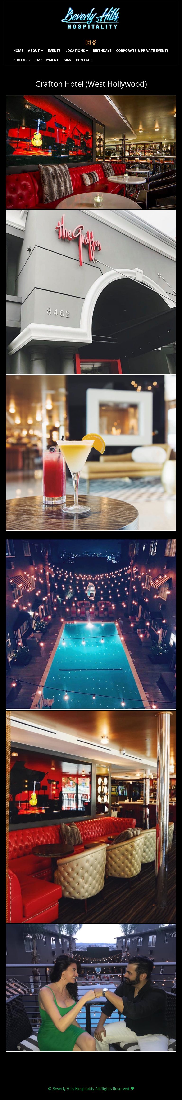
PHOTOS (20, 60)
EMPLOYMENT (47, 60)
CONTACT (84, 60)
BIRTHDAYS (102, 50)
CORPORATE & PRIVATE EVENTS (142, 50)
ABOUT (34, 50)
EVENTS (54, 50)
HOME (18, 50)
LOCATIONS (75, 50)
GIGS (67, 60)
